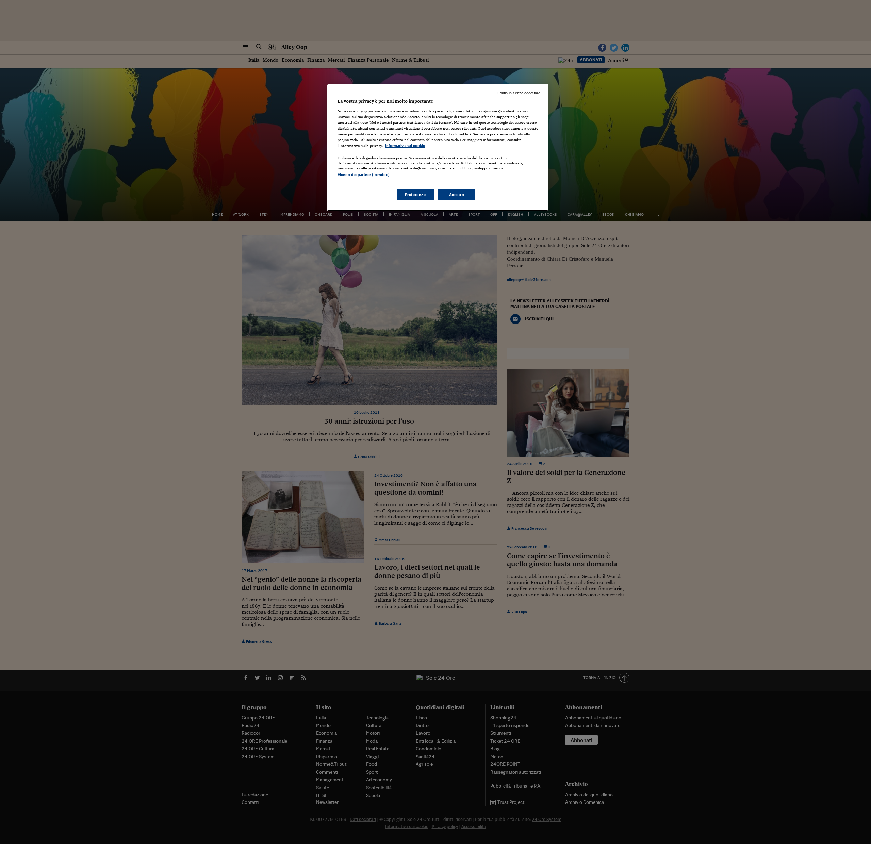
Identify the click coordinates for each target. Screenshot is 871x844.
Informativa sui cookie (405, 146)
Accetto (456, 195)
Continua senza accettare (518, 93)
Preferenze (415, 195)
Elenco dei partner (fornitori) (364, 174)
